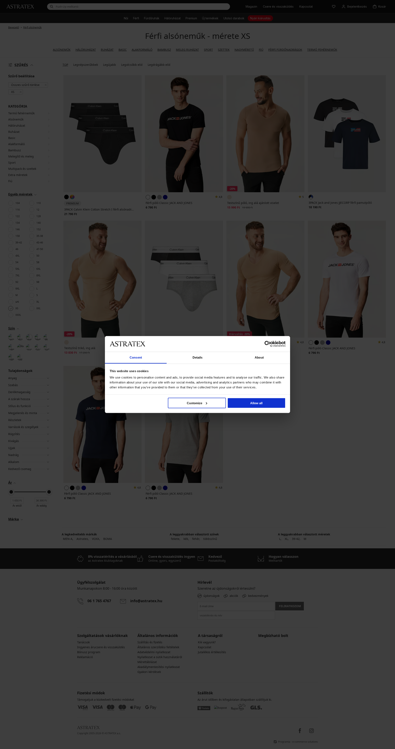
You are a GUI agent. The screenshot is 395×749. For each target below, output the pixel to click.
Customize (194, 403)
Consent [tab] (136, 357)
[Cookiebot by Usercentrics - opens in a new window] (268, 344)
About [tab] (259, 357)
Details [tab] (198, 357)
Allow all (256, 403)
